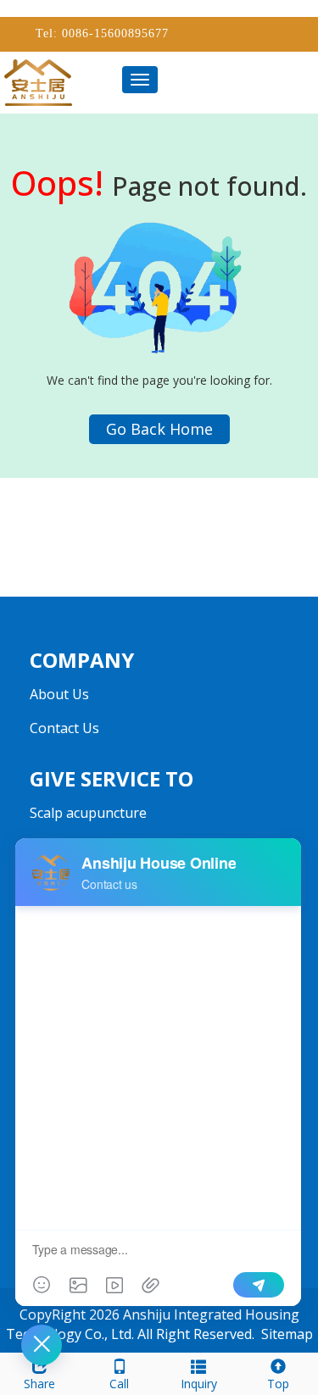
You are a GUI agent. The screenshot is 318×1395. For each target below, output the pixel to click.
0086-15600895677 (113, 33)
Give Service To (111, 778)
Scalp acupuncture (88, 812)
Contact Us (64, 728)
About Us (59, 694)
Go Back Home (159, 429)
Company (82, 660)
